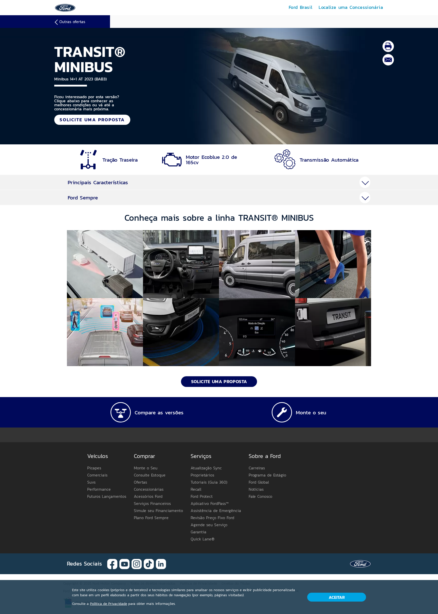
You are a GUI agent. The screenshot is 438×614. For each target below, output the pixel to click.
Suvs (91, 482)
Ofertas (140, 482)
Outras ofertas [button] (72, 22)
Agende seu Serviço (209, 525)
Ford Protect (202, 496)
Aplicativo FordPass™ (210, 503)
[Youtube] (124, 563)
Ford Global (259, 482)
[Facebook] (112, 563)
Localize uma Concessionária (351, 7)
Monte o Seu (145, 468)
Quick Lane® (202, 539)
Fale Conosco (260, 496)
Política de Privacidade (108, 603)
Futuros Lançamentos (106, 496)
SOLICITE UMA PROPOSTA (92, 119)
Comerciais (97, 475)
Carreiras (257, 468)
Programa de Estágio (267, 475)
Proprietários (202, 475)
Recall (196, 489)
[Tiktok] (149, 563)
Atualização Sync (206, 468)
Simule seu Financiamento (158, 510)
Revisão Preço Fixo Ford (212, 518)
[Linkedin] (161, 563)
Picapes (94, 468)
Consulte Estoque (150, 475)
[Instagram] (137, 563)
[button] (105, 264)
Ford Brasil (301, 7)
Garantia (198, 532)
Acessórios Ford (148, 496)
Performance (99, 489)
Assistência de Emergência (216, 510)
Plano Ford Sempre (151, 518)
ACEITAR (337, 597)
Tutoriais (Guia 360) (209, 482)
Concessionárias (148, 489)
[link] (65, 7)
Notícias (256, 489)
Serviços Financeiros (152, 503)
